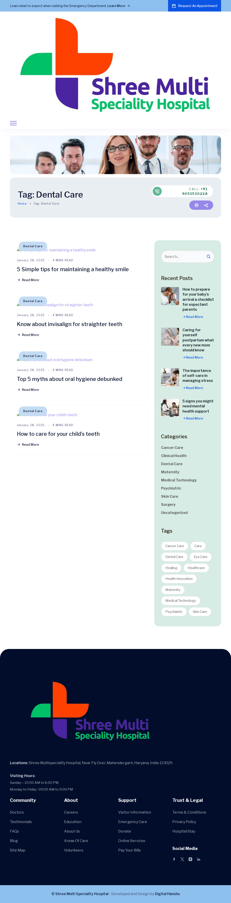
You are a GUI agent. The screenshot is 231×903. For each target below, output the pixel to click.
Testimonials (21, 822)
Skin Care (169, 496)
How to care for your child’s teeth (58, 434)
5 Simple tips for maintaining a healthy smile (73, 269)
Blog (14, 841)
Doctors (17, 812)
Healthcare (196, 568)
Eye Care (201, 557)
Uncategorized (174, 513)
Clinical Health (174, 456)
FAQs (14, 831)
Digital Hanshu (167, 894)
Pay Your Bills (129, 850)
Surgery (168, 504)
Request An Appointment (198, 6)
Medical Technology (179, 480)
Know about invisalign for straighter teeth (69, 324)
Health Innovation (179, 579)
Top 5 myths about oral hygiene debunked (69, 379)
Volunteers (73, 850)
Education (72, 822)
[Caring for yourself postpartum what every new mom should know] (170, 337)
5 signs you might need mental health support (197, 406)
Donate (124, 831)
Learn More (116, 6)
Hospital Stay (183, 831)
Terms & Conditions (189, 812)
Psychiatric (171, 488)
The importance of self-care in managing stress (197, 376)
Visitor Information (134, 812)
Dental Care (33, 246)
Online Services (131, 841)
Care (198, 546)
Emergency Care (132, 822)
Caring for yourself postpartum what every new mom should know (198, 340)
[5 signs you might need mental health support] (170, 408)
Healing (171, 568)
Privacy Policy (184, 822)
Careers (71, 812)
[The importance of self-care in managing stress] (170, 377)
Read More (30, 280)
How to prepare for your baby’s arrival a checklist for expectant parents (198, 299)
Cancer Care (172, 448)
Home (22, 203)
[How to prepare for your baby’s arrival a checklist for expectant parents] (170, 296)
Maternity (170, 472)
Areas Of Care (76, 841)
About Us (72, 831)
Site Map (17, 850)
